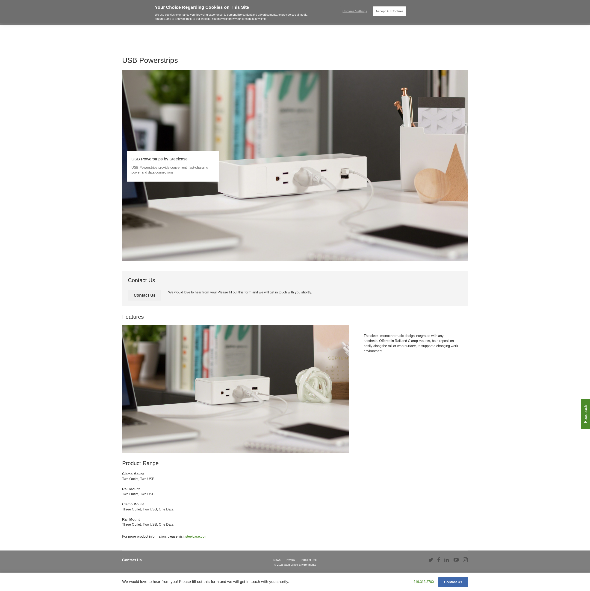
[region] (295, 11)
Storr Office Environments (300, 564)
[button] (585, 414)
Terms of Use (308, 560)
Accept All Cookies (389, 11)
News (276, 560)
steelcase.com (196, 536)
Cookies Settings (354, 11)
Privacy (290, 560)
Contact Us (132, 560)
